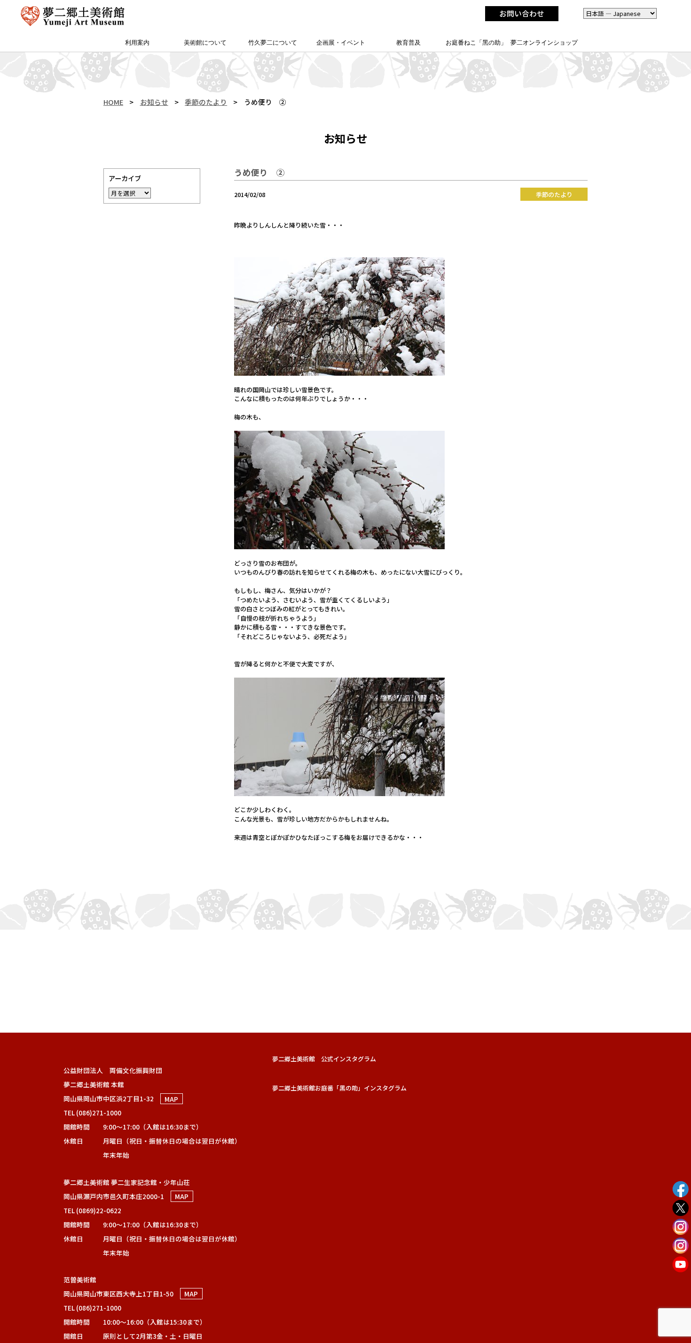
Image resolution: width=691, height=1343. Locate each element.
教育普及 (408, 42)
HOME (113, 102)
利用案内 (137, 42)
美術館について (205, 42)
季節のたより (206, 102)
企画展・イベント (340, 42)
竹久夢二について (272, 42)
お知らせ (154, 102)
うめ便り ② (259, 172)
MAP (171, 1098)
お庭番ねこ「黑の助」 (476, 42)
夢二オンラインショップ (544, 42)
